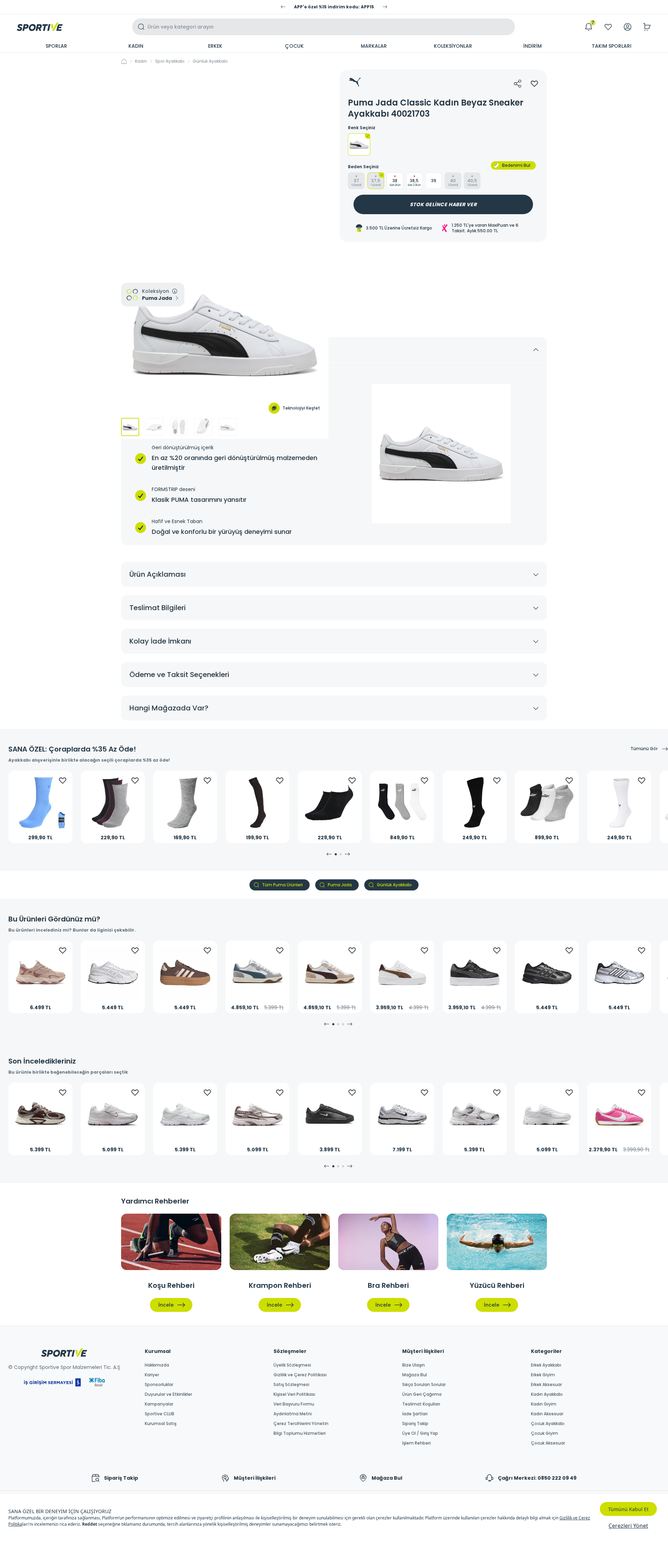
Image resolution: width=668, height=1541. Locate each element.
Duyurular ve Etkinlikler (168, 1394)
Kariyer (152, 1375)
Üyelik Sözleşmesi (292, 1365)
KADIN (135, 45)
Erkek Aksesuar (546, 1384)
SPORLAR (56, 45)
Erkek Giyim (543, 1375)
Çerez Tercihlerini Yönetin (300, 1423)
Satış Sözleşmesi (291, 1384)
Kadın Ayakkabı (547, 1394)
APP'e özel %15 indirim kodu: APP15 (334, 7)
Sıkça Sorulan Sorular (424, 1384)
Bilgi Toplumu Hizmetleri (299, 1433)
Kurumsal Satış (160, 1423)
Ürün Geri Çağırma (422, 1394)
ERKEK (215, 45)
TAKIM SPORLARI (611, 45)
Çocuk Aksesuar (548, 1443)
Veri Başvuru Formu (293, 1404)
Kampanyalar (159, 1404)
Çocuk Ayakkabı (547, 1423)
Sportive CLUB (159, 1414)
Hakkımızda (157, 1365)
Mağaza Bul (414, 1375)
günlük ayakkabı (210, 61)
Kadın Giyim (543, 1404)
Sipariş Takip (415, 1423)
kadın (141, 61)
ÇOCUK (294, 45)
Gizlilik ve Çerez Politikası (300, 1375)
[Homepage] (40, 27)
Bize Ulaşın (413, 1365)
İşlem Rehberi (416, 1443)
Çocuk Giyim (544, 1433)
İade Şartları (415, 1414)
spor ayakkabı (169, 61)
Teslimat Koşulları (421, 1404)
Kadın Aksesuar (547, 1414)
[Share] (518, 83)
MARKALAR (374, 45)
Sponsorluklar (159, 1384)
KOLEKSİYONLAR (453, 45)
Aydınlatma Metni (292, 1414)
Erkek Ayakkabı (546, 1365)
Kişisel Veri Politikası (294, 1394)
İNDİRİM (532, 45)
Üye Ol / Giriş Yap (420, 1433)
